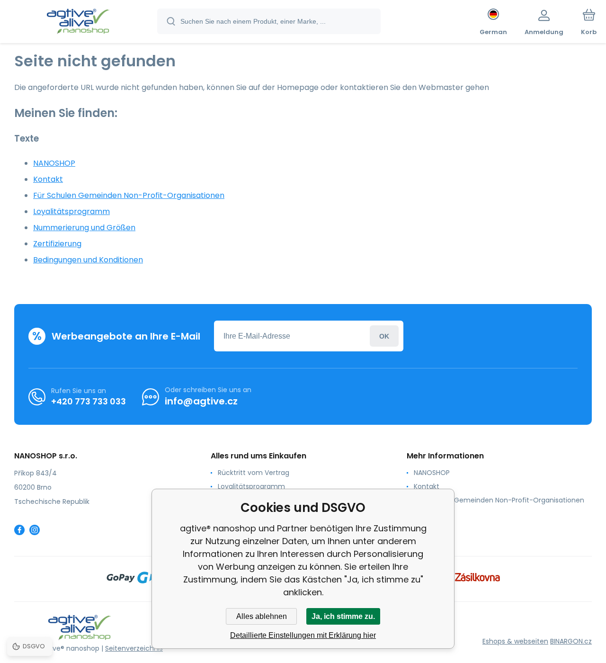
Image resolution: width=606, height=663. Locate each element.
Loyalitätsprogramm (71, 211)
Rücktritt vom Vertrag (253, 472)
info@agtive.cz (201, 401)
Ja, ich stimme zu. (343, 616)
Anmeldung (384, 336)
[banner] (78, 23)
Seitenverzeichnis (134, 648)
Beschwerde (434, 514)
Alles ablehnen (261, 616)
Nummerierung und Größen (84, 227)
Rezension (430, 527)
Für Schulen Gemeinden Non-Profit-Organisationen (128, 195)
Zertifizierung (57, 243)
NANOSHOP (54, 163)
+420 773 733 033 (88, 401)
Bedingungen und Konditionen (88, 259)
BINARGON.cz (571, 641)
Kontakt (48, 179)
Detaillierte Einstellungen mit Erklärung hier (303, 635)
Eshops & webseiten (515, 641)
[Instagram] (34, 530)
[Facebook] (19, 530)
